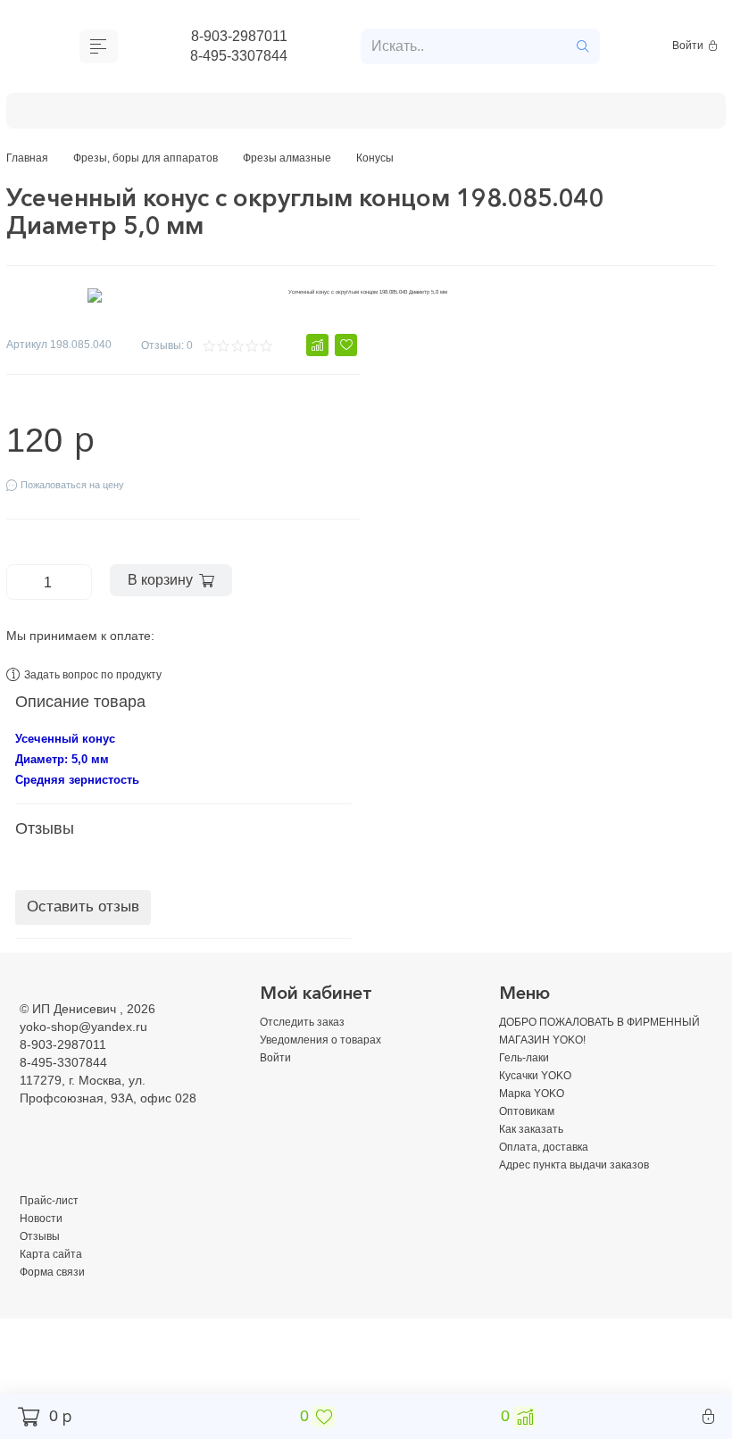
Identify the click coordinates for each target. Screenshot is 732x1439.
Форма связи (58, 1290)
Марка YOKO (291, 113)
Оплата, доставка (628, 113)
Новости (44, 1236)
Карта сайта (55, 1272)
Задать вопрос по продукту (106, 693)
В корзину (168, 594)
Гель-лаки (66, 113)
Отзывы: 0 (162, 352)
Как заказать (503, 113)
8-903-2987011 (239, 37)
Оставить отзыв (83, 926)
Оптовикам (398, 113)
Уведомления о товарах (330, 1058)
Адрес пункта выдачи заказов (584, 1183)
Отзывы (42, 1254)
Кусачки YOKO (173, 113)
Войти (689, 49)
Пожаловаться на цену (81, 497)
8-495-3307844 (239, 60)
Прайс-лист (53, 1218)
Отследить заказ (307, 1040)
